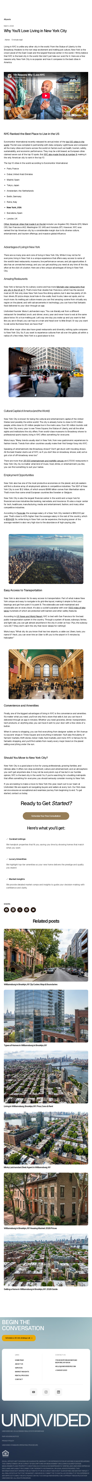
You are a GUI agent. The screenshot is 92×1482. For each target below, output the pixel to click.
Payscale (21, 513)
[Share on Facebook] (6, 909)
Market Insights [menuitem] (22, 1372)
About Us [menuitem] (19, 1364)
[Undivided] (46, 1426)
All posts (7, 19)
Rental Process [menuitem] (22, 1375)
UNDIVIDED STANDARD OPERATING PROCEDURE (20, 1445)
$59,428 (10, 519)
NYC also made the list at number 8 (60, 154)
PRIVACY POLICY (8, 1441)
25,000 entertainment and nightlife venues (43, 460)
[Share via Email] (33, 909)
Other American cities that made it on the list (25, 224)
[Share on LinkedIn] (13, 909)
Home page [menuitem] (19, 1360)
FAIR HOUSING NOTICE (10, 1436)
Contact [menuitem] (19, 1379)
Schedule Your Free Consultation (45, 816)
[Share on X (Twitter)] (20, 909)
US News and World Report (29, 616)
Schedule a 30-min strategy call (17, 1338)
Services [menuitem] (19, 1368)
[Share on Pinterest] (26, 909)
